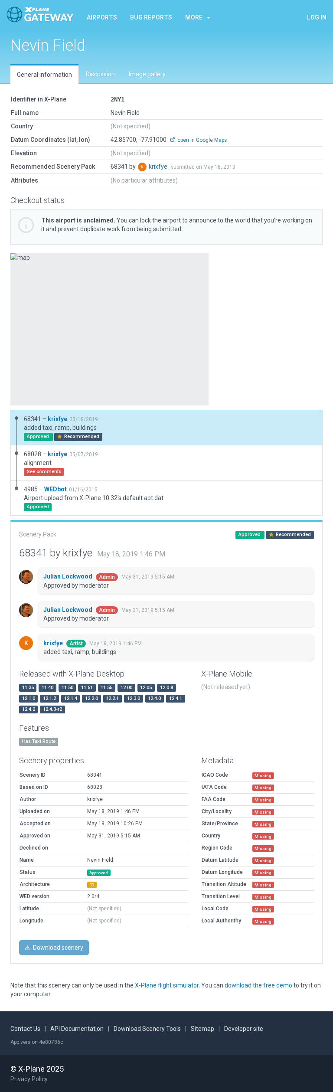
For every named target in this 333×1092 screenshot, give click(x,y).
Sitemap (202, 1028)
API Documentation (77, 1028)
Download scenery (57, 947)
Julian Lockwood (68, 576)
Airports (102, 17)
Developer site (243, 1028)
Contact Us (25, 1028)
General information (44, 74)
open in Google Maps (201, 140)
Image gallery (147, 74)
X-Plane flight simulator (167, 985)
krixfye (159, 166)
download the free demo (258, 985)
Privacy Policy (29, 1079)
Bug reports (151, 17)
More (193, 17)
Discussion (100, 74)
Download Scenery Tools (147, 1028)
